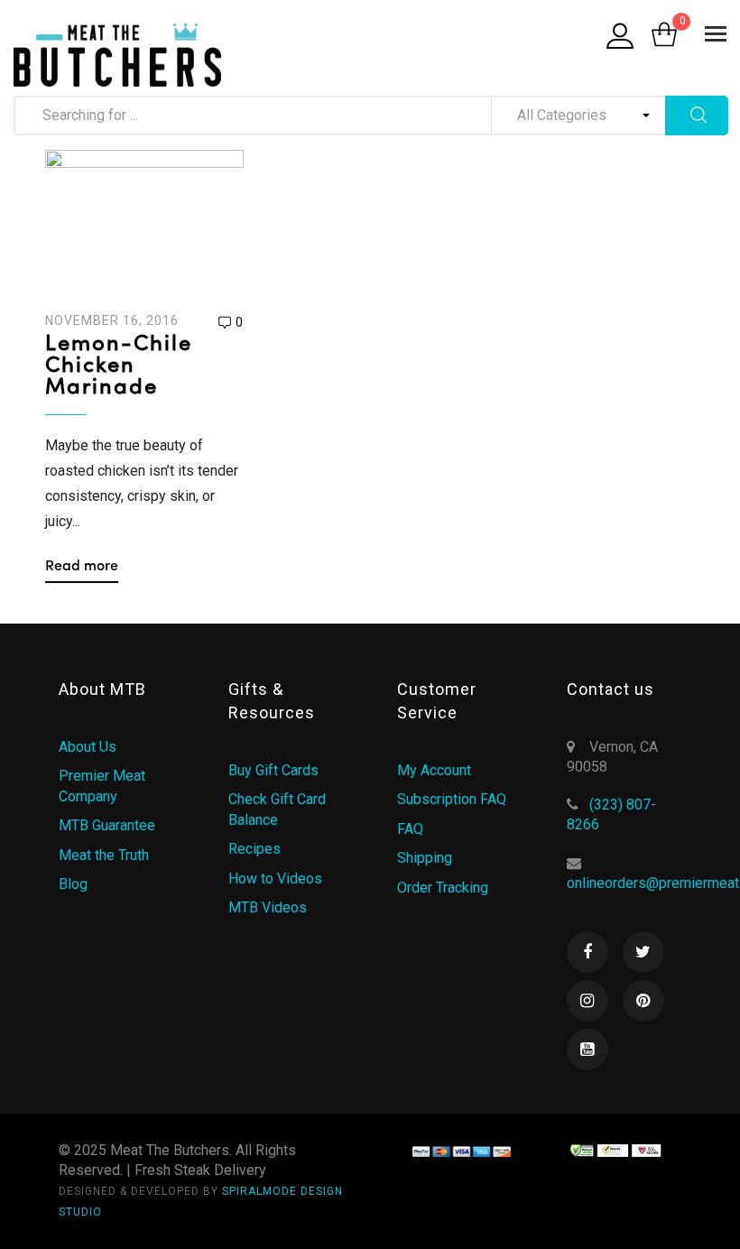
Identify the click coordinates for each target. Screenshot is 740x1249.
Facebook (587, 952)
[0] (664, 36)
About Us (87, 746)
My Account (434, 770)
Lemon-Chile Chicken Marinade (118, 366)
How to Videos (275, 878)
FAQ (410, 828)
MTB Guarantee (107, 825)
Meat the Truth (104, 855)
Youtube (587, 1049)
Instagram (587, 1001)
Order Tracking (442, 887)
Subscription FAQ (451, 799)
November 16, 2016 (112, 320)
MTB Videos (267, 907)
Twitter (643, 952)
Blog (73, 884)
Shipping (424, 857)
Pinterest (643, 1001)
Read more (81, 567)
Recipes (254, 848)
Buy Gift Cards (273, 770)
